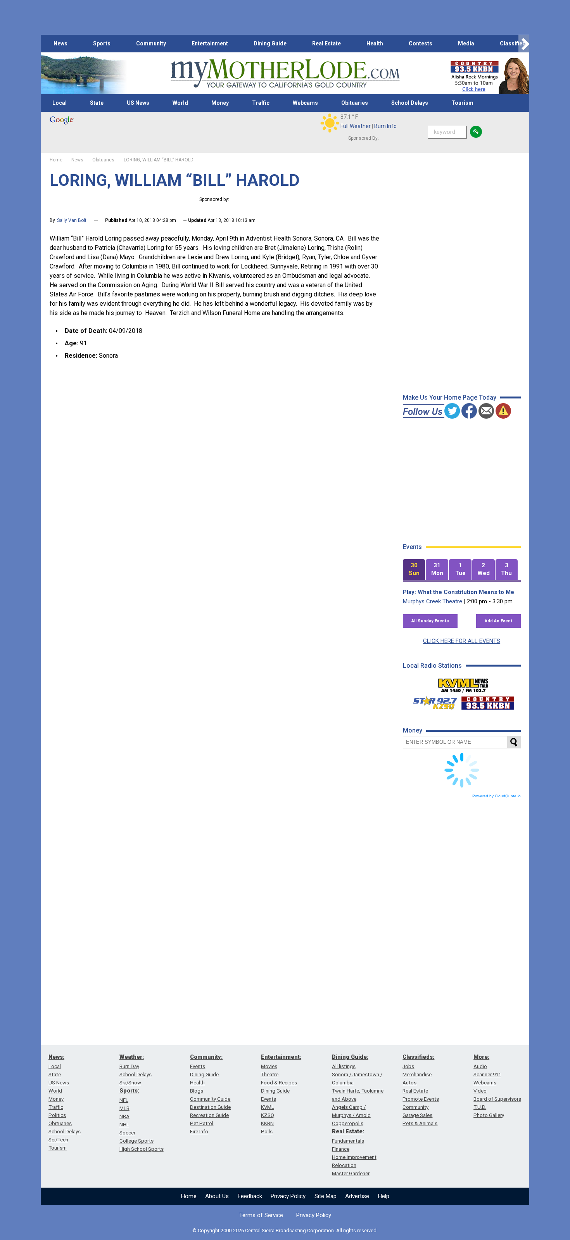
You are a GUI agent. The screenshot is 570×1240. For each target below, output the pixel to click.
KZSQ (267, 1115)
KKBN (267, 1123)
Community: (206, 1056)
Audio (480, 1066)
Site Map (325, 1196)
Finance (340, 1149)
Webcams (305, 103)
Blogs (196, 1091)
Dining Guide (270, 43)
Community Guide (210, 1099)
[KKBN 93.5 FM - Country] (487, 701)
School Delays (409, 103)
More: (481, 1056)
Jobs (408, 1066)
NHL (124, 1124)
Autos (409, 1083)
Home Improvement (354, 1157)
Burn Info (385, 126)
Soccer (127, 1133)
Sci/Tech (58, 1140)
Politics (57, 1115)
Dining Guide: (350, 1056)
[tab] (414, 569)
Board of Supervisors (497, 1099)
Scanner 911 (487, 1074)
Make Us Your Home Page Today (449, 397)
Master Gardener (351, 1173)
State (97, 103)
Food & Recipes (279, 1083)
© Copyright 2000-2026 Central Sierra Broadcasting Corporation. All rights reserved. (285, 1230)
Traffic (260, 103)
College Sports (136, 1141)
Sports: (129, 1090)
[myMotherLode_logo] (285, 73)
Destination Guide (210, 1107)
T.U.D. (479, 1107)
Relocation (344, 1165)
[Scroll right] (523, 43)
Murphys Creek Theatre (432, 601)
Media (466, 43)
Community (151, 43)
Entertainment (210, 43)
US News (138, 103)
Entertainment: (281, 1056)
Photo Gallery (488, 1115)
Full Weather (355, 126)
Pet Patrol (201, 1123)
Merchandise (417, 1074)
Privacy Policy (288, 1196)
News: (56, 1056)
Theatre (269, 1074)
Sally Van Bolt (71, 220)
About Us (217, 1196)
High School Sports (141, 1149)
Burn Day (129, 1066)
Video (480, 1091)
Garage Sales (417, 1115)
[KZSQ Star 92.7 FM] (431, 701)
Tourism (462, 103)
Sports (102, 43)
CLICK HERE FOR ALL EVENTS (461, 640)
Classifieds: (418, 1056)
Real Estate (326, 43)
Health (374, 43)
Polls (267, 1131)
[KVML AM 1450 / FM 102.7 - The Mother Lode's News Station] (463, 683)
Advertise (357, 1196)
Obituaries (354, 103)
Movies (269, 1066)
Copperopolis (347, 1123)
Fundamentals (348, 1141)
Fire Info (199, 1131)
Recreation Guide (209, 1115)
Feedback (250, 1196)
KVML (267, 1107)
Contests (420, 43)
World (180, 103)
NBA (124, 1116)
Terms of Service (261, 1215)
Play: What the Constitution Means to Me (458, 592)
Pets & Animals (419, 1123)
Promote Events (420, 1099)
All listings (344, 1066)
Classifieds (514, 43)
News (60, 43)
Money (220, 103)
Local (59, 103)
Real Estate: (348, 1131)
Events (197, 1066)
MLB (124, 1108)
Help (383, 1196)
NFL (123, 1100)
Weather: (131, 1056)
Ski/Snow (130, 1083)
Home (189, 1196)
